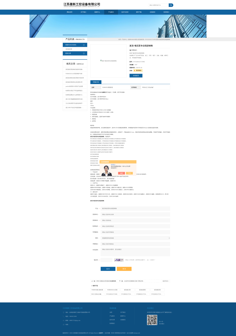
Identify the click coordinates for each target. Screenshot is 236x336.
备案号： (101, 333)
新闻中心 (97, 12)
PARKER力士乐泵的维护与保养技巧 (76, 73)
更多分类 (68, 53)
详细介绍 (96, 82)
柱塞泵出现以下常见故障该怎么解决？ (76, 90)
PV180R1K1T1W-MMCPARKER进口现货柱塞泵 (127, 294)
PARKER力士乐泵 (112, 290)
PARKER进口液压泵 (97, 290)
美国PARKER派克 (70, 45)
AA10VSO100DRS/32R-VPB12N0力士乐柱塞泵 (137, 281)
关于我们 (83, 12)
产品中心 (124, 39)
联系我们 (166, 12)
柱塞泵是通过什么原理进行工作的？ (76, 95)
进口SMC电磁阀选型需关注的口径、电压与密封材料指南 (76, 99)
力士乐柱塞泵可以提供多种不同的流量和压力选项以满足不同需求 (76, 103)
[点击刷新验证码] (118, 260)
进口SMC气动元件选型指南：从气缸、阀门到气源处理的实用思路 (76, 107)
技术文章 (112, 319)
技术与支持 (125, 12)
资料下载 (139, 12)
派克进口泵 (127, 290)
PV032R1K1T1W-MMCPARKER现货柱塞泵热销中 (157, 294)
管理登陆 (117, 333)
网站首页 (69, 12)
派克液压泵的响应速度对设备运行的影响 (76, 69)
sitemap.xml (137, 333)
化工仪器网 (130, 333)
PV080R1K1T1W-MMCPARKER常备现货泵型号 (142, 294)
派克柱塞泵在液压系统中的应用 (75, 78)
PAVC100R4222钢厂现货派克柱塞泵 (97, 294)
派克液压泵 (69, 49)
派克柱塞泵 (142, 290)
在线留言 (152, 12)
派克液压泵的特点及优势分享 (74, 82)
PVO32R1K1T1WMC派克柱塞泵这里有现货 (112, 294)
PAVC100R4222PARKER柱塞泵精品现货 (108, 281)
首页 (119, 39)
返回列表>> (166, 281)
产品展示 (111, 12)
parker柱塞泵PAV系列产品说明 (74, 86)
